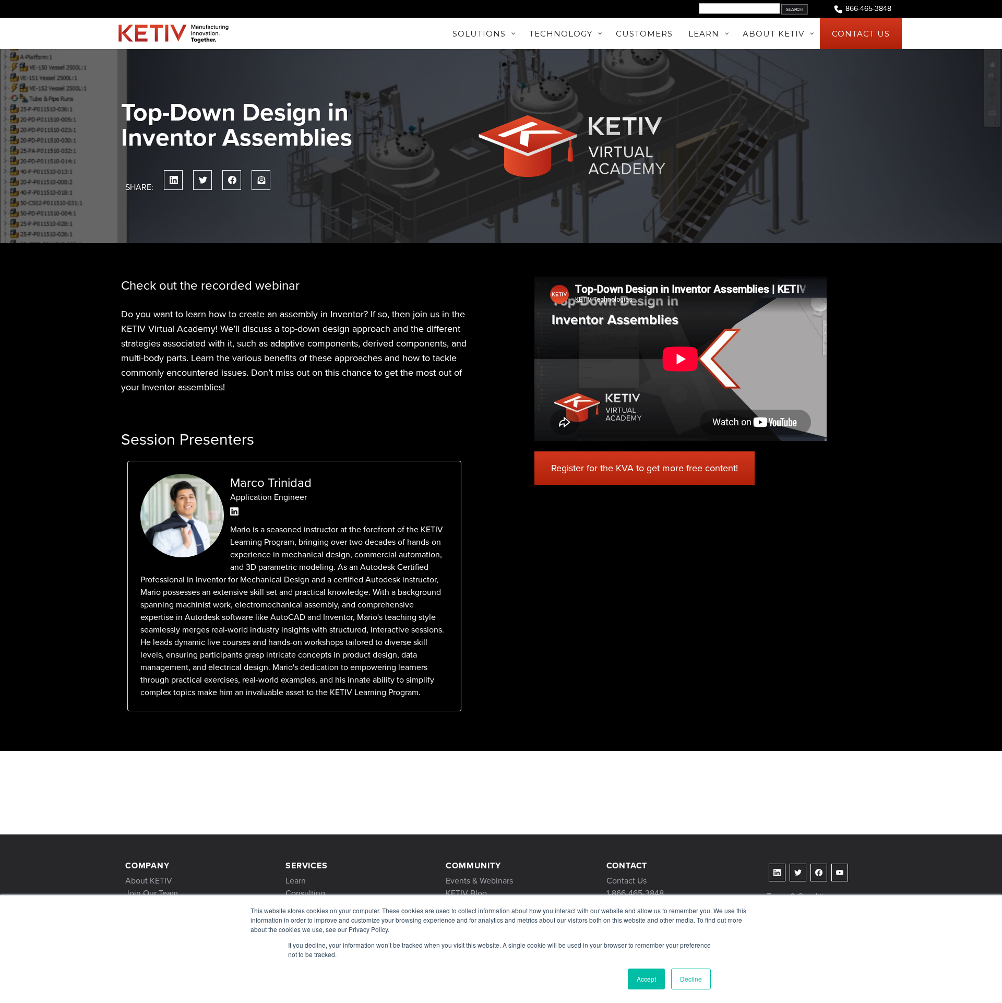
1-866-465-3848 (635, 893)
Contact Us (626, 880)
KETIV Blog (466, 893)
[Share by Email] (261, 180)
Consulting (305, 893)
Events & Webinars (479, 880)
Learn (295, 880)
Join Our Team (151, 893)
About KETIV (148, 880)
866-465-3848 (868, 8)
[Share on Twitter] (202, 180)
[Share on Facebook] (231, 180)
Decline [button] (691, 978)
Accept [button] (646, 978)
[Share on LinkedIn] (173, 180)
